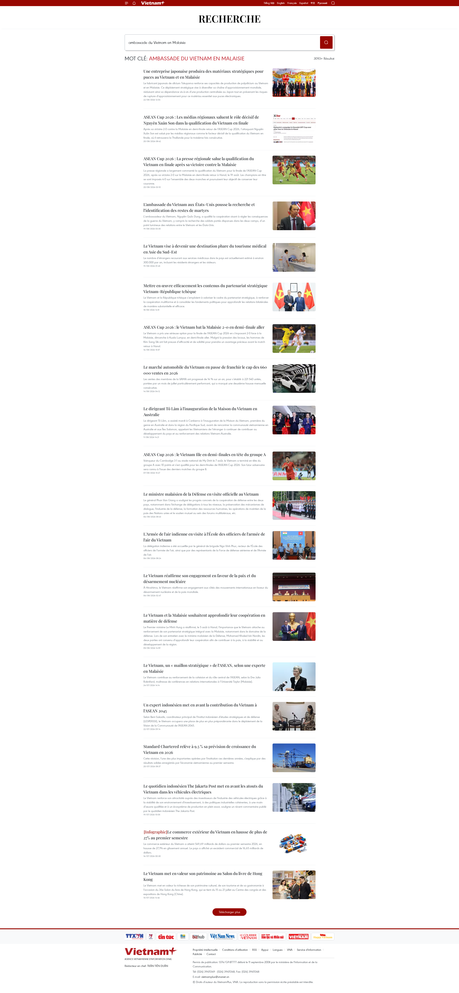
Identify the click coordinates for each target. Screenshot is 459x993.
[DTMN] (272, 936)
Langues (278, 949)
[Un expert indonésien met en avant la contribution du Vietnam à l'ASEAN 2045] (294, 716)
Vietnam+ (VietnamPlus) (153, 3)
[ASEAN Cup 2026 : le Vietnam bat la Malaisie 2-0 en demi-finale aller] (294, 338)
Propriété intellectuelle (205, 949)
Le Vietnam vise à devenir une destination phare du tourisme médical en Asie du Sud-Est (204, 249)
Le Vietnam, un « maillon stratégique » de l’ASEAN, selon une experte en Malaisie (204, 668)
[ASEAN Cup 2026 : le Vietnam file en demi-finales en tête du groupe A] (294, 466)
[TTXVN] (134, 936)
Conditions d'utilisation (235, 949)
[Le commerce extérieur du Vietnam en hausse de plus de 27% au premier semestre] (294, 843)
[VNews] (150, 936)
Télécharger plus (229, 912)
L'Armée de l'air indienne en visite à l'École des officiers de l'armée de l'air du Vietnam (204, 537)
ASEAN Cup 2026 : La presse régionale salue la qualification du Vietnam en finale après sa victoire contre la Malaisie (198, 161)
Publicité (197, 954)
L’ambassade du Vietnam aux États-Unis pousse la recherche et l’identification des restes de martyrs (199, 207)
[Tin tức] (166, 936)
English (281, 3)
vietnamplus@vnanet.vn (215, 976)
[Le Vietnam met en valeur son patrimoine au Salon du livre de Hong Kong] (294, 884)
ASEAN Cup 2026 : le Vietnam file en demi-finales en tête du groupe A (204, 454)
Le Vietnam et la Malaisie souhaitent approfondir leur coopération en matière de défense (204, 618)
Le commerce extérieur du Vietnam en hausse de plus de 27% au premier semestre (205, 834)
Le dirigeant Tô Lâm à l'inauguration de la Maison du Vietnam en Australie (200, 411)
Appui (264, 949)
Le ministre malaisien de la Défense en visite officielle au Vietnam (201, 494)
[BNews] (183, 936)
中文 (313, 3)
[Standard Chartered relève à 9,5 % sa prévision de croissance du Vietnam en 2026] (294, 757)
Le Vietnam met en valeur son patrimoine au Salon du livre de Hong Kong (202, 876)
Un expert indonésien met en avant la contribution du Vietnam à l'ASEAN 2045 (200, 707)
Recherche (229, 18)
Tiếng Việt (269, 3)
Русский (322, 3)
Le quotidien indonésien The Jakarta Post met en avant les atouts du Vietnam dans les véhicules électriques (203, 789)
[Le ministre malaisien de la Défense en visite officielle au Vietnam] (294, 505)
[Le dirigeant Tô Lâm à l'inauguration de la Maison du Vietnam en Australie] (294, 420)
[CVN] (248, 936)
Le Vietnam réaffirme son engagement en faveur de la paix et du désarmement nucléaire (199, 578)
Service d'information (309, 949)
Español (303, 3)
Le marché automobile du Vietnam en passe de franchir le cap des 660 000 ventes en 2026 (205, 370)
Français (292, 3)
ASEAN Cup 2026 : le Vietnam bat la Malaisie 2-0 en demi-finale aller (203, 327)
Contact (211, 954)
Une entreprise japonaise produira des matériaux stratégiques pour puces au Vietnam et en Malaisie (203, 74)
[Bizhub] (198, 936)
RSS (254, 949)
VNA (289, 949)
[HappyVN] (322, 936)
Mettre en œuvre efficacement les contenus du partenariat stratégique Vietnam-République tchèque (205, 288)
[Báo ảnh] (298, 936)
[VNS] (222, 936)
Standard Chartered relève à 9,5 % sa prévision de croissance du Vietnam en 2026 (199, 749)
